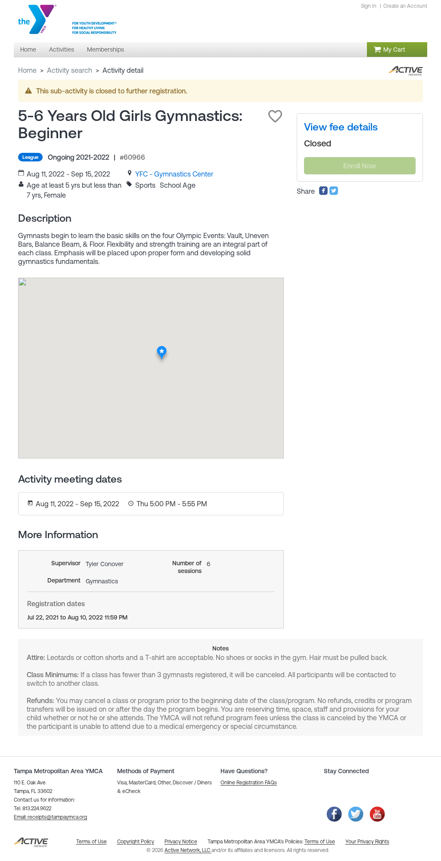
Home (27, 70)
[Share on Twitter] (334, 193)
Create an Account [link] (405, 6)
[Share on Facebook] (323, 193)
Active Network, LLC (188, 850)
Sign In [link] (368, 6)
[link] (174, 174)
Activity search (69, 70)
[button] (275, 116)
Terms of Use (319, 842)
